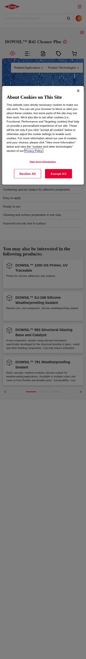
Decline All (27, 173)
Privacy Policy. (34, 150)
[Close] (78, 90)
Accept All (58, 173)
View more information (43, 162)
